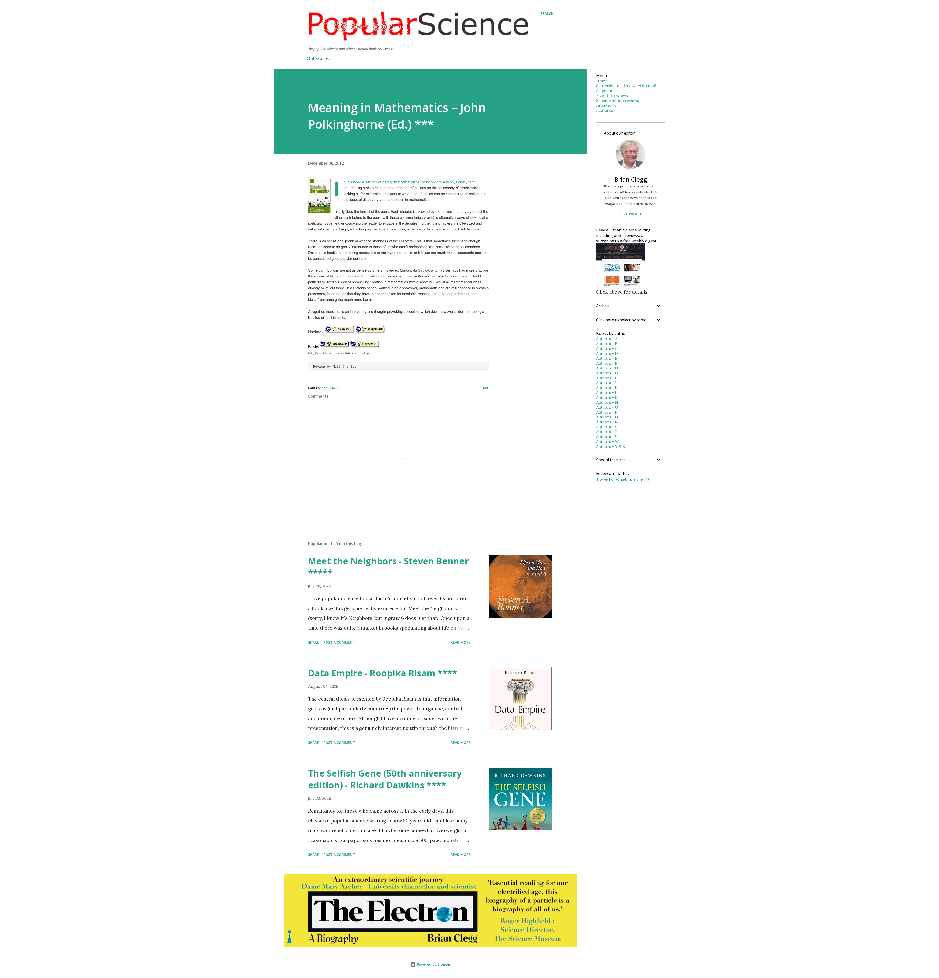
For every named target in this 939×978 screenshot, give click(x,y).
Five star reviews (612, 95)
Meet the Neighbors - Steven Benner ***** (388, 567)
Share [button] (483, 388)
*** (325, 388)
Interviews (606, 105)
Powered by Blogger (433, 964)
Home (602, 80)
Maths (336, 388)
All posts (604, 90)
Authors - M (607, 397)
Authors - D (607, 353)
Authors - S (606, 426)
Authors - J (606, 382)
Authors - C (607, 348)
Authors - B (606, 343)
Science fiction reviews (617, 100)
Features (604, 110)
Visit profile (630, 214)
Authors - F (606, 363)
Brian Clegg (631, 179)
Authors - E (606, 358)
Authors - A (606, 338)
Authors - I (606, 377)
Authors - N (607, 402)
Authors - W (607, 441)
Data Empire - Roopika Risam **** (382, 673)
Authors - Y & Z (610, 446)
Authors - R (606, 421)
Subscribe (318, 58)
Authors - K (607, 387)
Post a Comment (339, 642)
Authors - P (606, 412)
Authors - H (607, 372)
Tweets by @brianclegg (622, 479)
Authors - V (606, 436)
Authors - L (606, 392)
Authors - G (607, 368)
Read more (460, 642)
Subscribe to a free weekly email (626, 85)
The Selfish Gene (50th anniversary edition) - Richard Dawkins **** (385, 779)
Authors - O (607, 407)
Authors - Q (607, 416)
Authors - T (607, 431)
